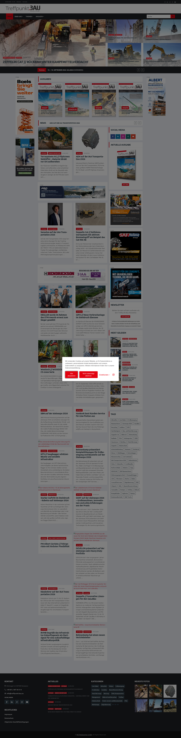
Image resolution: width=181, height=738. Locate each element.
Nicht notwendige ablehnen (88, 374)
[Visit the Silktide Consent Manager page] (113, 374)
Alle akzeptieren (71, 374)
